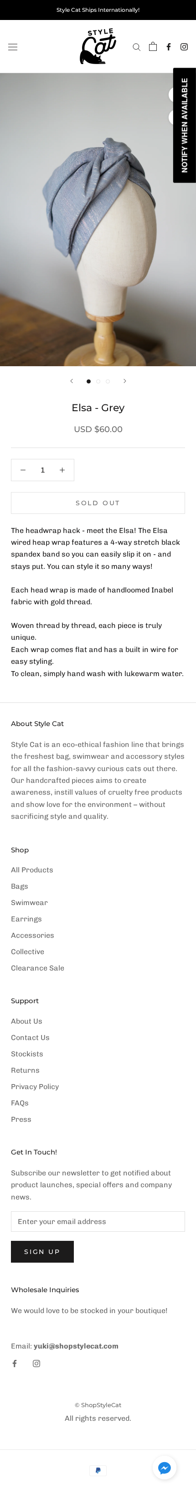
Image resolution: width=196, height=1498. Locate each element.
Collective (27, 951)
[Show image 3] (108, 381)
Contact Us (30, 1037)
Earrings (26, 919)
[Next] (125, 381)
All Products (32, 870)
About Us (26, 1021)
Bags (19, 886)
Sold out (98, 503)
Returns (25, 1070)
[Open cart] (153, 46)
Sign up (42, 1252)
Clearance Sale (37, 968)
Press (21, 1119)
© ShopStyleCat (98, 1404)
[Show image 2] (98, 381)
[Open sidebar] (12, 46)
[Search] (137, 46)
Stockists (27, 1054)
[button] (164, 1469)
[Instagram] (184, 46)
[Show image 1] (89, 381)
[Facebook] (168, 46)
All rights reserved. (98, 1418)
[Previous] (71, 381)
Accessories (32, 935)
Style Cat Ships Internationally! (98, 9)
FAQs (20, 1103)
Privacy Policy (35, 1086)
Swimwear (29, 902)
